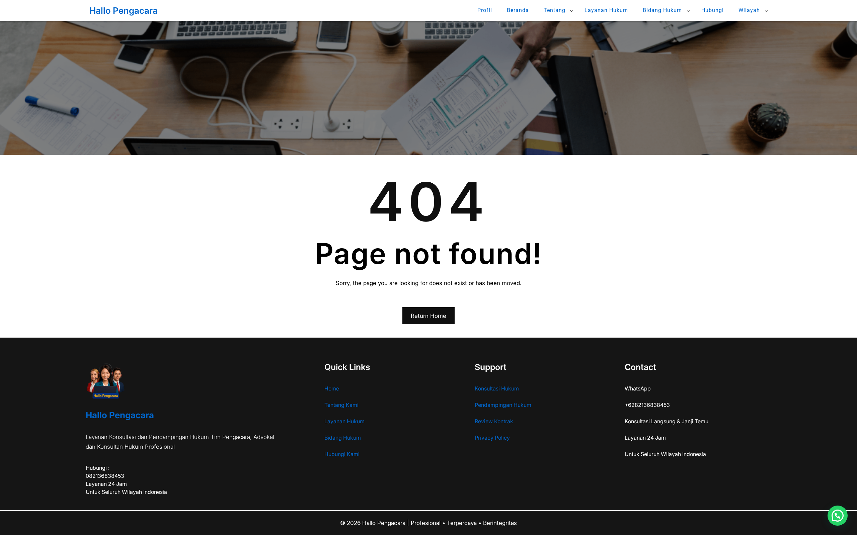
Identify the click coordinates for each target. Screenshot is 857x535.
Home (331, 388)
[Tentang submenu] (571, 10)
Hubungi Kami (342, 454)
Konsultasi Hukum (497, 388)
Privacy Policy (492, 437)
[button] (838, 516)
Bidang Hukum (342, 437)
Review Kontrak (494, 421)
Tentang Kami (341, 405)
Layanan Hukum (344, 421)
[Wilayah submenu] (766, 10)
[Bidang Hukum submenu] (688, 10)
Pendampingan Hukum (503, 405)
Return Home (428, 316)
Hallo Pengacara (123, 10)
